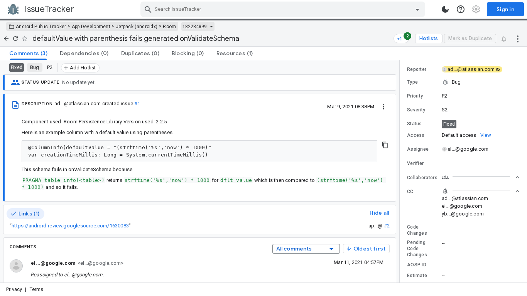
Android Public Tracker (41, 26)
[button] (463, 82)
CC (410, 191)
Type (412, 82)
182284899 (194, 26)
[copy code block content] (385, 145)
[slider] (400, 171)
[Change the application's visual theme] (445, 9)
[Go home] (6, 38)
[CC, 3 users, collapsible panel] (481, 191)
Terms (37, 289)
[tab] (28, 53)
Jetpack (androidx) (136, 26)
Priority (415, 96)
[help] (460, 9)
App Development (91, 26)
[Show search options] (417, 9)
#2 (387, 226)
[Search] (148, 9)
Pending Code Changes (417, 248)
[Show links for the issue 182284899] (211, 26)
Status (414, 123)
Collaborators (422, 177)
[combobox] (284, 9)
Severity (416, 110)
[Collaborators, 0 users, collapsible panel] (481, 177)
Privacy (14, 289)
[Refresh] (15, 38)
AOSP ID (416, 264)
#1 (137, 103)
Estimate (417, 275)
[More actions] (518, 38)
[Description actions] (383, 106)
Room (169, 26)
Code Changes (417, 230)
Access (416, 135)
